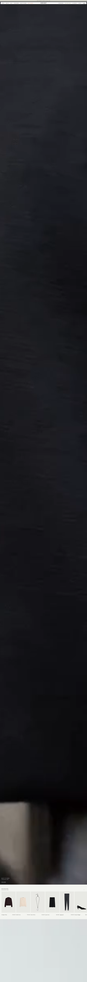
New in (7, 3)
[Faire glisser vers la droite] (84, 889)
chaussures (16, 3)
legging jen (62, 914)
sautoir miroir (33, 914)
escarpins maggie (77, 914)
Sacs (11, 3)
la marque (74, 3)
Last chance (30, 3)
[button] (3, 3)
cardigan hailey (4, 914)
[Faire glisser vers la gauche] (81, 889)
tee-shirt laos (18, 914)
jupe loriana (47, 914)
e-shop (3, 3)
